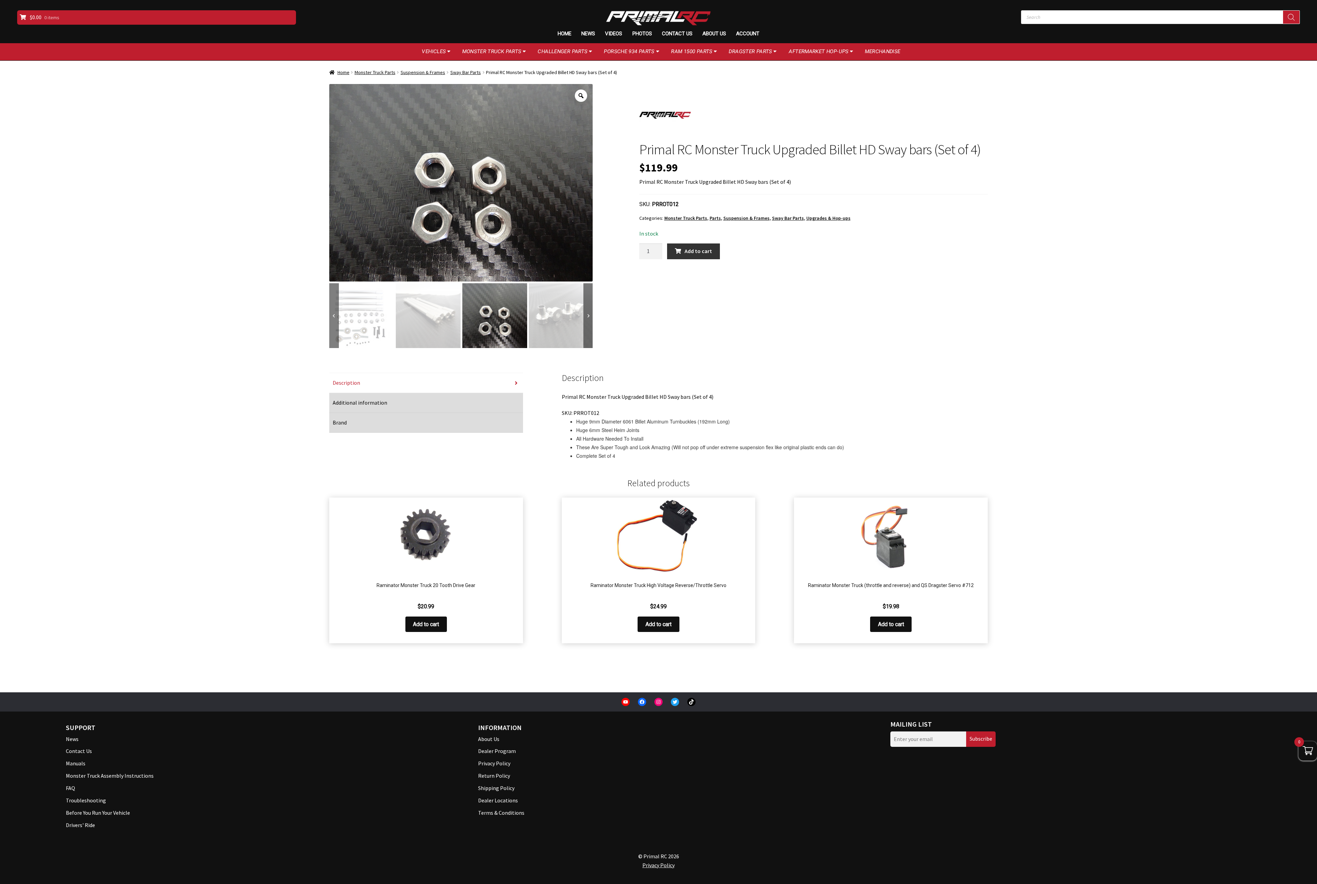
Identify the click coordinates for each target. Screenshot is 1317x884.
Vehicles (434, 51)
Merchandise (883, 51)
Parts (715, 218)
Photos (642, 34)
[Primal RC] (665, 115)
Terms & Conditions (501, 812)
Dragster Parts (750, 51)
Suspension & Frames (423, 72)
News (588, 34)
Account (747, 34)
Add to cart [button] (426, 624)
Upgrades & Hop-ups (828, 218)
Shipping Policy (496, 788)
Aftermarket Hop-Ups (818, 51)
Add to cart (698, 251)
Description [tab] (346, 382)
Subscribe (981, 738)
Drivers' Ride (80, 825)
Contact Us (677, 34)
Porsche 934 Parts (629, 51)
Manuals (75, 763)
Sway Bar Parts (465, 72)
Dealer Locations (498, 800)
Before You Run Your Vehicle (98, 812)
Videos (613, 34)
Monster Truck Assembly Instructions (110, 775)
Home (564, 34)
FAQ (70, 788)
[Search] (1291, 17)
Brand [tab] (340, 422)
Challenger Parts (562, 51)
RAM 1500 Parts (692, 51)
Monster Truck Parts (492, 51)
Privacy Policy (494, 763)
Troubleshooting (86, 800)
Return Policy (494, 775)
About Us (714, 34)
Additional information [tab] (360, 402)
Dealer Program (497, 751)
